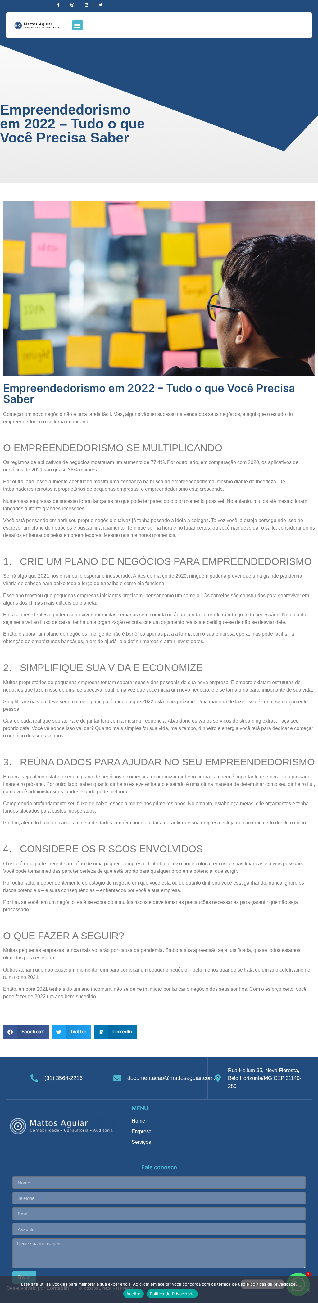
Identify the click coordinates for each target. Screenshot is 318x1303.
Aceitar (133, 1293)
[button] (77, 25)
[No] (308, 1289)
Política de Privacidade (172, 1293)
